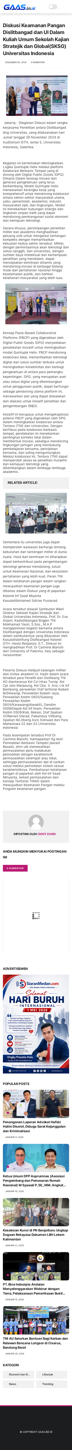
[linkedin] (37, 801)
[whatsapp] (21, 801)
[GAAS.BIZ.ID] (19, 9)
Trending (47, 1384)
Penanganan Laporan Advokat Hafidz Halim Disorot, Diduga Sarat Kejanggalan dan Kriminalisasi (34, 1126)
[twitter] (14, 801)
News (12, 1384)
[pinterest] (29, 801)
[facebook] (6, 801)
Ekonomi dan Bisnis (21, 1374)
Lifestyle (47, 1374)
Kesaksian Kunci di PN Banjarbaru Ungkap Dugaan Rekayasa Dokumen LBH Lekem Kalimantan (35, 1234)
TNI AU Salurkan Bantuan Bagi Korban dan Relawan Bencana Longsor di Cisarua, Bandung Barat (35, 1343)
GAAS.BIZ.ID (45, 1431)
